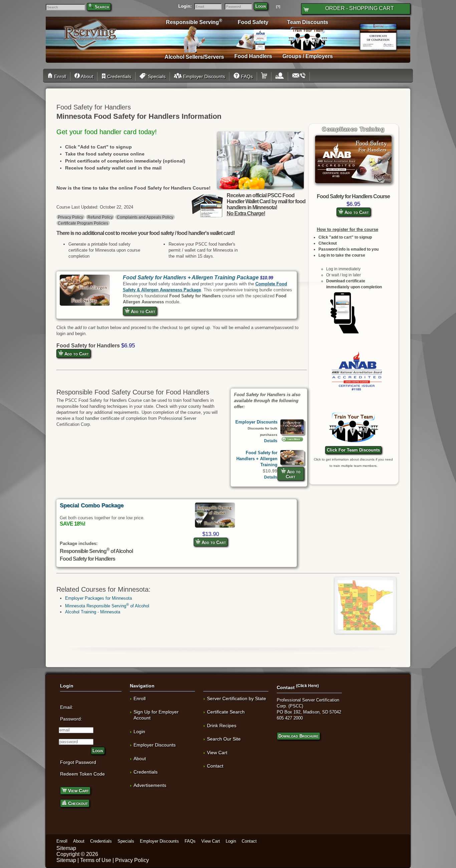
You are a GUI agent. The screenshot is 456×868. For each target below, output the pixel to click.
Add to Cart (356, 212)
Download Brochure (298, 736)
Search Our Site (224, 739)
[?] (278, 6)
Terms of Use (95, 860)
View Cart (78, 790)
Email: (66, 707)
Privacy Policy (70, 217)
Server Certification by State (236, 698)
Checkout (77, 803)
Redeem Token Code (82, 774)
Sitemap (66, 848)
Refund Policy (100, 217)
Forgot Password (78, 762)
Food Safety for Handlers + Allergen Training (256, 458)
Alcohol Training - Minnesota (92, 611)
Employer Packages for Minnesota (98, 598)
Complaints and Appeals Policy (145, 217)
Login (260, 6)
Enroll (59, 76)
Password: (71, 718)
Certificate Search (226, 711)
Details (270, 441)
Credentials (118, 76)
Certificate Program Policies (83, 223)
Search (102, 6)
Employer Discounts (203, 76)
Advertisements (150, 785)
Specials (156, 76)
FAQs (246, 76)
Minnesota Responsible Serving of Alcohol (107, 605)
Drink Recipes (221, 725)
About (86, 76)
